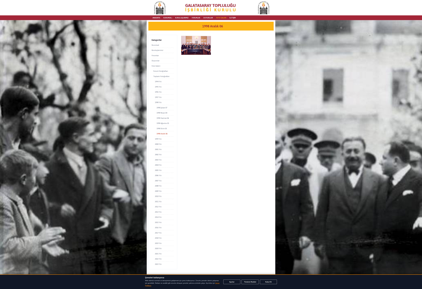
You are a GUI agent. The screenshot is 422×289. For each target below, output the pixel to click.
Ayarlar (231, 282)
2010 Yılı (158, 196)
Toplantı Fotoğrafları (161, 76)
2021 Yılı (158, 254)
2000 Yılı (158, 144)
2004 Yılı (158, 165)
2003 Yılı (158, 160)
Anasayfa (156, 18)
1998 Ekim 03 (162, 128)
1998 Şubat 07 (162, 108)
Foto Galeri (221, 18)
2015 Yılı (158, 222)
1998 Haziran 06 (163, 118)
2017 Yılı (158, 233)
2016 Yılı (158, 227)
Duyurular (208, 18)
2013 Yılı (158, 212)
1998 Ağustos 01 (163, 123)
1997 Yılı (158, 97)
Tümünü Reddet (250, 282)
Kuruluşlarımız (181, 18)
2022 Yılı (158, 259)
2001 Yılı (158, 149)
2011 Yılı (158, 201)
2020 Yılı (158, 248)
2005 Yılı (158, 170)
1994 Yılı (158, 81)
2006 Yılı (158, 175)
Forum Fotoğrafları (160, 71)
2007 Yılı (158, 181)
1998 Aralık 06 (162, 134)
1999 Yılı (158, 139)
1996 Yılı (158, 92)
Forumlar (196, 18)
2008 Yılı (158, 186)
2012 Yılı (158, 207)
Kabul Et (268, 282)
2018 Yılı (158, 238)
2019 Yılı (158, 243)
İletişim (232, 18)
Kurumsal (167, 18)
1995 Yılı (158, 87)
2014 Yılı (158, 217)
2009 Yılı (158, 191)
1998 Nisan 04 (162, 113)
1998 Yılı (158, 102)
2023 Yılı (158, 264)
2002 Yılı (158, 154)
